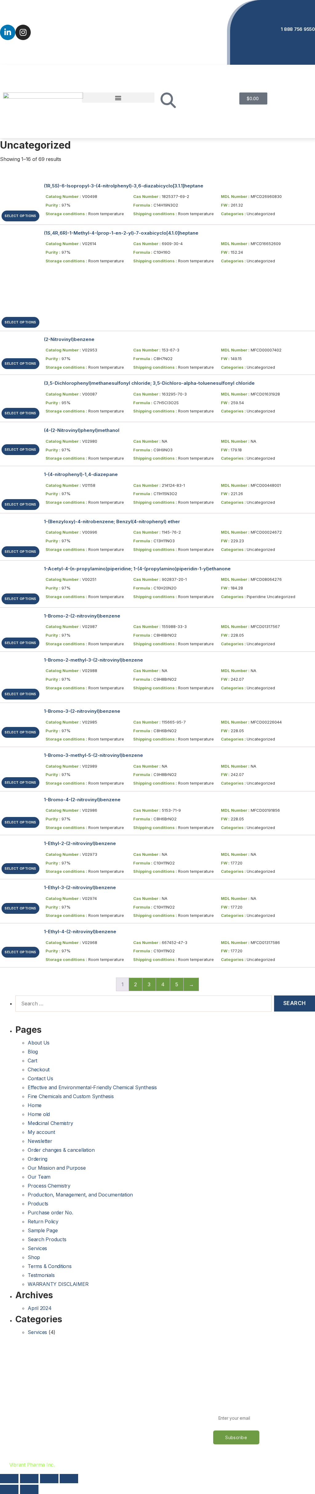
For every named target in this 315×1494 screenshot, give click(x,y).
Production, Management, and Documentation (80, 1195)
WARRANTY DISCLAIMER (58, 1284)
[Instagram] (23, 32)
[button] (118, 97)
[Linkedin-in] (7, 32)
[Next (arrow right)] (29, 1489)
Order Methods (125, 1390)
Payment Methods (128, 1401)
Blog (33, 1052)
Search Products (47, 1239)
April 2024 (40, 1308)
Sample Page (43, 1230)
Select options (20, 216)
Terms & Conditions (50, 1266)
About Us (39, 1043)
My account (41, 1132)
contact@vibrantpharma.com (177, 29)
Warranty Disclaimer (131, 1433)
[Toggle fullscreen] (49, 1478)
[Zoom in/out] (69, 1478)
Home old (39, 1114)
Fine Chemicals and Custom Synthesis (71, 1096)
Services (37, 1248)
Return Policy (43, 1221)
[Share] (29, 1478)
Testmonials (41, 1275)
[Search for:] (142, 1004)
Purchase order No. (50, 1212)
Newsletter (40, 1141)
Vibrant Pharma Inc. (32, 1465)
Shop (34, 1257)
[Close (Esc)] (9, 1478)
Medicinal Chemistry (50, 1123)
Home (35, 1105)
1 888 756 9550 (298, 29)
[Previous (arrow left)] (9, 1489)
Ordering (37, 1159)
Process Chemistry (49, 1186)
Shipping (118, 1411)
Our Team (39, 1177)
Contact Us (40, 1078)
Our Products (18, 1422)
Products (38, 1204)
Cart (32, 1060)
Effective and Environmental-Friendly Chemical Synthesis (92, 1087)
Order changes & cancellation (61, 1150)
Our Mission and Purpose (57, 1168)
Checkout (39, 1069)
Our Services (18, 1411)
